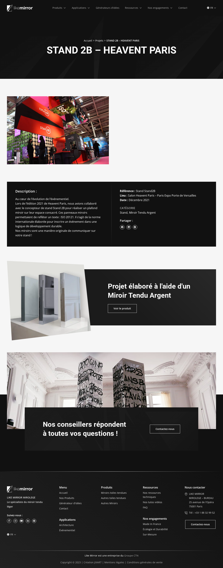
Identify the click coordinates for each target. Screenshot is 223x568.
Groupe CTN (131, 555)
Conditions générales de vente (145, 562)
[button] (59, 8)
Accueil (88, 40)
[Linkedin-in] (28, 521)
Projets (99, 40)
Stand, (124, 213)
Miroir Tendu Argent (142, 213)
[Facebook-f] (9, 521)
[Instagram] (15, 521)
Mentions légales (114, 562)
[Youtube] (22, 521)
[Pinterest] (34, 521)
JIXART (98, 562)
